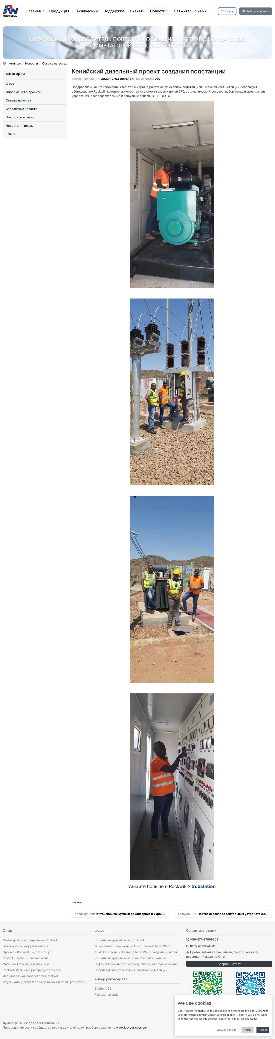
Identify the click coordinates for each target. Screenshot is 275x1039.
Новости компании (20, 117)
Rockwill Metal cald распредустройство (32, 970)
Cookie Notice (249, 1018)
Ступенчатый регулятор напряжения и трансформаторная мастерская (46, 982)
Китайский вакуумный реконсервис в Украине (131, 914)
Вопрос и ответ (229, 964)
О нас (10, 83)
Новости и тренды (19, 125)
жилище (15, 63)
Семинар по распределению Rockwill (30, 940)
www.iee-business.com (132, 1027)
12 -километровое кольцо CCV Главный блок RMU (132, 946)
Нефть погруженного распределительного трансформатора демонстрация (137, 964)
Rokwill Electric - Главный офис (26, 958)
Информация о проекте (23, 92)
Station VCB (102, 988)
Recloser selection (107, 994)
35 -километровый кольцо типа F (119, 940)
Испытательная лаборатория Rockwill (31, 976)
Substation (204, 886)
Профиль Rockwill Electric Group (26, 952)
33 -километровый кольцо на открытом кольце (130, 958)
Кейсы (10, 134)
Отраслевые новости (21, 109)
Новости (31, 63)
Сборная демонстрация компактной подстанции (130, 970)
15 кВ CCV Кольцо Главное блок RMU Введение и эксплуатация (137, 952)
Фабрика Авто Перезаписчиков (26, 964)
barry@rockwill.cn (203, 946)
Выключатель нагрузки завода (25, 946)
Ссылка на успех (54, 63)
